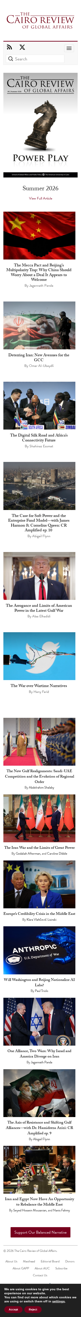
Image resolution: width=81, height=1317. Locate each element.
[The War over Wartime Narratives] (39, 656)
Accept (13, 1309)
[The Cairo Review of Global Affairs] (40, 21)
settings (58, 1301)
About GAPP (21, 1268)
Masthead (29, 1261)
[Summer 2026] (40, 125)
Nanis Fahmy (61, 1210)
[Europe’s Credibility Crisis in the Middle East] (39, 884)
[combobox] (35, 59)
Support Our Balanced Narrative (40, 1232)
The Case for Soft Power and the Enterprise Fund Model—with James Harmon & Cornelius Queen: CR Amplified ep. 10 (39, 523)
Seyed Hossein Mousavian (29, 1210)
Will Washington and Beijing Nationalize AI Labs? (39, 983)
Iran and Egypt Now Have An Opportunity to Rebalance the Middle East (39, 1202)
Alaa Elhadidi (41, 616)
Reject (33, 1309)
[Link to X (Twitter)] (22, 47)
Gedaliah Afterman (28, 853)
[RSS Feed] (9, 47)
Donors (69, 1261)
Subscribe (61, 1268)
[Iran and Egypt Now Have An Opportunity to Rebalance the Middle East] (39, 1170)
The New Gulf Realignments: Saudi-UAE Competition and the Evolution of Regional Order (39, 777)
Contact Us (40, 1275)
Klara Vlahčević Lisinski (41, 919)
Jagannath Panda (41, 285)
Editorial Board (50, 1261)
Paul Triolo (41, 990)
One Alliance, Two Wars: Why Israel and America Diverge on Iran (39, 1054)
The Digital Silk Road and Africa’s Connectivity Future (39, 438)
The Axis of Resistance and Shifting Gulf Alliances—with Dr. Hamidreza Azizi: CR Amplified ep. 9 (39, 1128)
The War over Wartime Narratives (39, 686)
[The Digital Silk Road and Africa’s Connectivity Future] (39, 406)
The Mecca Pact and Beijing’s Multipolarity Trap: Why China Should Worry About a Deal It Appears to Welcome (39, 273)
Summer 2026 (40, 189)
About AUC (42, 1268)
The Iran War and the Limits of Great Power (39, 848)
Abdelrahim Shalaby (41, 787)
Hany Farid (41, 691)
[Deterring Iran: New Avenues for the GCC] (39, 325)
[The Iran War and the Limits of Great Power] (39, 818)
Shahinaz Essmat (41, 446)
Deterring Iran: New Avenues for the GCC (38, 358)
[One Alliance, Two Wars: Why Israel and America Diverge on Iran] (39, 1022)
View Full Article (40, 198)
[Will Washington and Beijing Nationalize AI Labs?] (39, 950)
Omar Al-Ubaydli (41, 365)
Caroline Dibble (57, 853)
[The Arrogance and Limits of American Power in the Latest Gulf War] (39, 576)
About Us (11, 1261)
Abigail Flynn (41, 536)
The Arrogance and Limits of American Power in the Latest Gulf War (39, 609)
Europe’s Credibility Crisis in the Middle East (39, 914)
